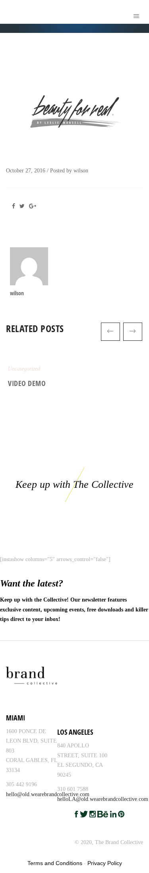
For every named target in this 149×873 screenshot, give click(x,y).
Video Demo (27, 383)
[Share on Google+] (34, 206)
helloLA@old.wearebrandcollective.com (102, 799)
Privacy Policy (104, 863)
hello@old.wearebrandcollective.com (47, 794)
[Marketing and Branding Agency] (10, 12)
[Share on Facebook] (15, 206)
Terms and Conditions (54, 863)
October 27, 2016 (25, 171)
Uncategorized (24, 369)
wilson (81, 171)
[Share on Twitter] (23, 206)
